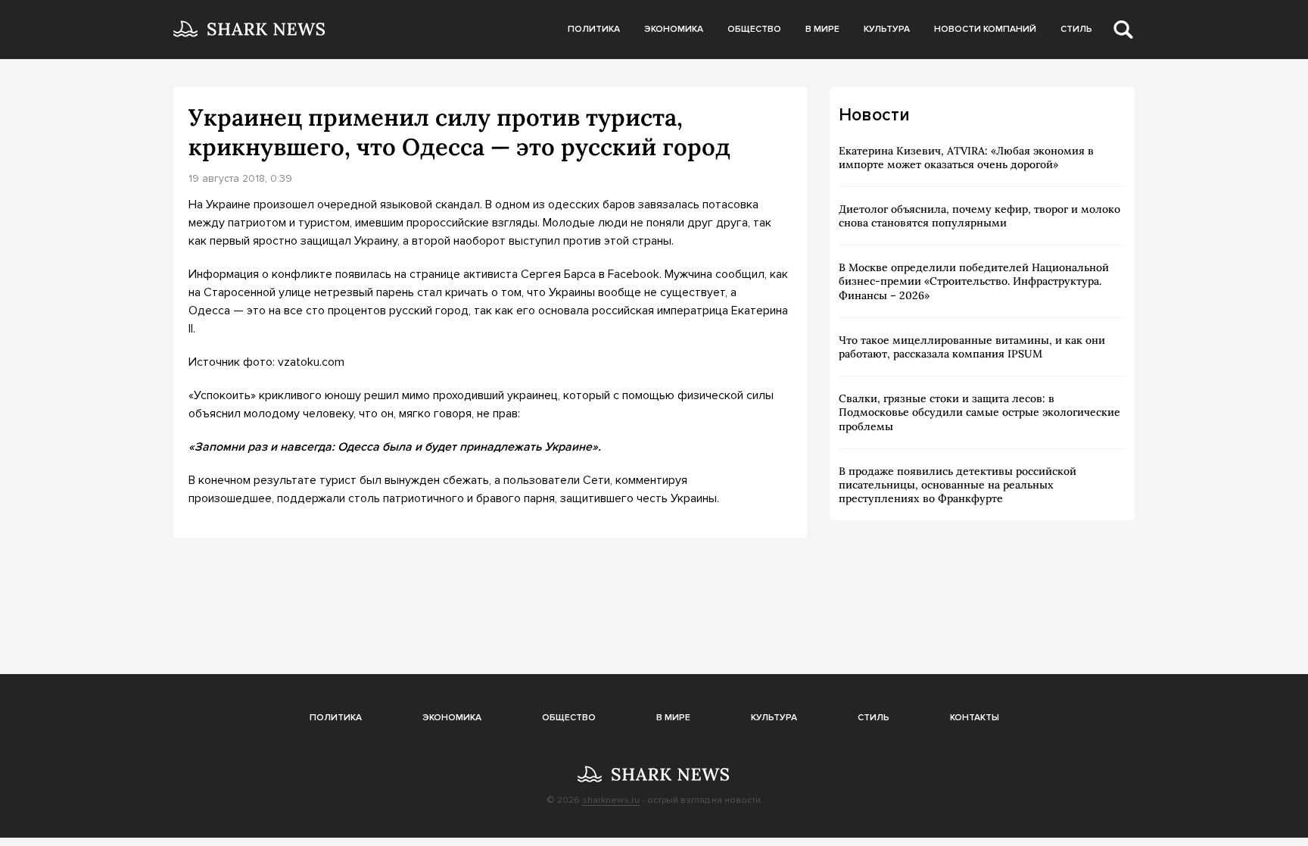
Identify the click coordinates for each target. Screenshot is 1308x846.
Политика (594, 29)
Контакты (974, 717)
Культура (887, 29)
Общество (754, 29)
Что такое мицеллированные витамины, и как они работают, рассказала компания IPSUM (972, 347)
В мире (822, 29)
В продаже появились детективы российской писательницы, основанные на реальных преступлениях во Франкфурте (957, 484)
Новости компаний (985, 29)
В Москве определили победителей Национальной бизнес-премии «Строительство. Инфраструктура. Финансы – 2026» (974, 281)
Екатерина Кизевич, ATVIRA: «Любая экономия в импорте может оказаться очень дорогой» (966, 157)
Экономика (673, 29)
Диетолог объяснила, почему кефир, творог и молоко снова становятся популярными (979, 215)
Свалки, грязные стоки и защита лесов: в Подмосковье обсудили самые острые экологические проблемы (979, 412)
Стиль (1076, 29)
